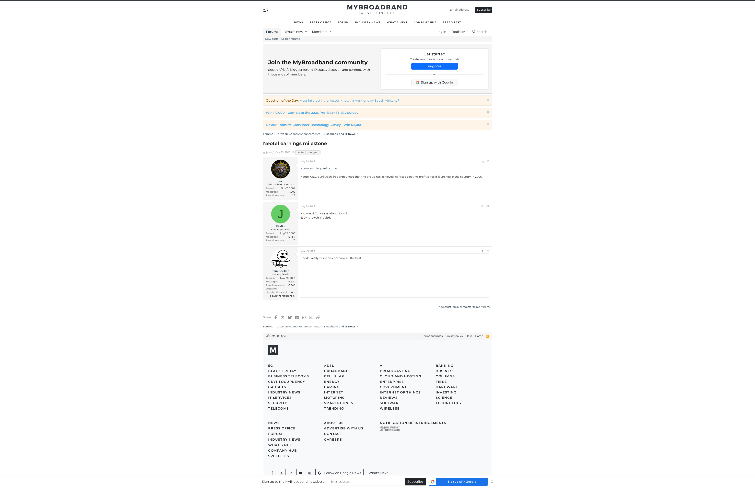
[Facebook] (272, 473)
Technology (449, 403)
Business (445, 371)
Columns (445, 376)
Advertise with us (343, 428)
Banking (444, 366)
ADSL (329, 366)
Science (444, 398)
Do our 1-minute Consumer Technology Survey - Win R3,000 (314, 125)
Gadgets (277, 387)
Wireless (390, 408)
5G (270, 366)
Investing (446, 392)
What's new (293, 32)
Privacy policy (454, 335)
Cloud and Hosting (400, 376)
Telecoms (278, 408)
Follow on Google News (342, 473)
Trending (334, 408)
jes (268, 152)
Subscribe (484, 9)
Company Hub (425, 22)
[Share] (482, 161)
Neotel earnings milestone (318, 168)
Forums (272, 32)
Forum (343, 22)
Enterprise (392, 382)
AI (382, 366)
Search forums (290, 38)
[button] (306, 32)
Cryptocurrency (286, 382)
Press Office (320, 22)
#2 (487, 206)
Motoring (334, 398)
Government (393, 387)
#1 (488, 161)
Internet (333, 392)
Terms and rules (432, 335)
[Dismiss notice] (487, 100)
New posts (271, 38)
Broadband (336, 371)
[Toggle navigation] (266, 9)
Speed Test (452, 22)
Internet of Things (400, 392)
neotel (300, 152)
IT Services (280, 398)
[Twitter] (281, 473)
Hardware (447, 387)
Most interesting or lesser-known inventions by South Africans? (349, 100)
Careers (333, 439)
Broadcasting (395, 371)
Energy (332, 382)
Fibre (441, 382)
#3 (487, 250)
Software (390, 403)
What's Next (397, 22)
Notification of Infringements (413, 423)
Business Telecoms (288, 376)
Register (434, 66)
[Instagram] (310, 473)
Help (469, 335)
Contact (333, 434)
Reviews (389, 398)
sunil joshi (313, 152)
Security (277, 403)
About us (334, 423)
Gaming (332, 387)
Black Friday (282, 371)
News (298, 22)
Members (319, 32)
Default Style (277, 335)
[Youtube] (300, 473)
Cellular (334, 376)
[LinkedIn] (291, 473)
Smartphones (338, 403)
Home (479, 335)
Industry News (368, 22)
